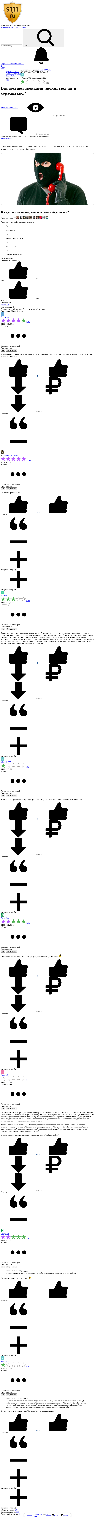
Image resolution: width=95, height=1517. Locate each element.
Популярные (6, 311)
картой (39, 412)
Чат (3, 350)
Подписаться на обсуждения (34, 309)
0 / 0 (4, 300)
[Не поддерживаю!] (58, 376)
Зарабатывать (6, 138)
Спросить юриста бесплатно (12, 64)
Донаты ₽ (5, 305)
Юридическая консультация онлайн (15, 27)
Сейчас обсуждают (13, 74)
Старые (20, 311)
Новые (14, 311)
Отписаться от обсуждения (11, 309)
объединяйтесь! (23, 25)
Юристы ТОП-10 (12, 72)
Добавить (48, 1515)
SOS (7, 80)
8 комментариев (7, 258)
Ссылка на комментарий (10, 346)
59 (16, 1510)
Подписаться (6, 302)
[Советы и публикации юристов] (12, 23)
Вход (3, 68)
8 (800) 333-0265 (44, 70)
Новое (10, 76)
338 (17, 1512)
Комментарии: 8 (7, 307)
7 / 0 (2, 280)
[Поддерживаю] (18, 376)
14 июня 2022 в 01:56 (9, 108)
